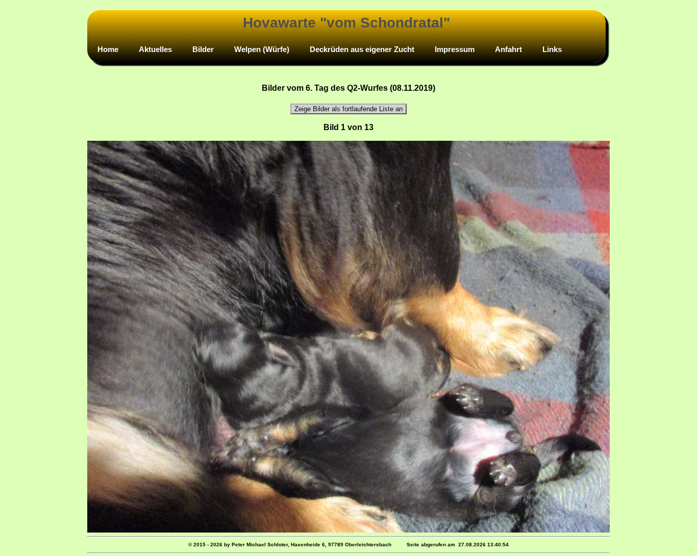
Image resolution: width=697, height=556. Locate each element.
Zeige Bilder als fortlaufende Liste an (348, 109)
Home (107, 49)
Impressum (455, 49)
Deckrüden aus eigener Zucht (362, 49)
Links (552, 49)
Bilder (203, 49)
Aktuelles (155, 49)
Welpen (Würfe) (261, 49)
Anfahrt (508, 49)
